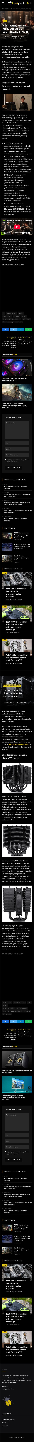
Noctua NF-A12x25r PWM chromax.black (15, 1008)
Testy (5, 573)
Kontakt (4, 1423)
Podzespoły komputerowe (11, 685)
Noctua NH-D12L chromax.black (12, 1011)
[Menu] (3, 3)
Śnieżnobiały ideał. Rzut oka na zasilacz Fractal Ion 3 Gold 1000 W (17, 657)
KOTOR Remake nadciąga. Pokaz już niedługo (15, 487)
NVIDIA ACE (6, 319)
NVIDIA (24, 316)
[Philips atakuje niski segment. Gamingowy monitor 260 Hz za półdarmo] (17, 1084)
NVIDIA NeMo (16, 319)
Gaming (21, 313)
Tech (4, 21)
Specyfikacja (7, 1014)
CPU (24, 1002)
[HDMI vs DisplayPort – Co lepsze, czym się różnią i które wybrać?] (7, 547)
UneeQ (20, 322)
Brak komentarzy (9, 38)
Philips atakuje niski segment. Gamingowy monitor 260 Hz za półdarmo (13, 1098)
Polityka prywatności (8, 1420)
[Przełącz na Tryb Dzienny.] (31, 3)
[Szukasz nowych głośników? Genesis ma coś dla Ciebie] (17, 1059)
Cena (9, 1002)
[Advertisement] (17, 289)
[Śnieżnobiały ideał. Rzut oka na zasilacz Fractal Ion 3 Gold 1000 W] (17, 647)
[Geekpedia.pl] (16, 3)
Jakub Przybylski (11, 36)
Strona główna (6, 8)
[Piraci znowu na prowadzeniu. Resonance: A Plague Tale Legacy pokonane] (17, 392)
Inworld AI (17, 316)
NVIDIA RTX (26, 319)
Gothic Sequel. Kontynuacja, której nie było (21, 558)
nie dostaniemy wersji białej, (19, 744)
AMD (4, 1002)
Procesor (27, 1011)
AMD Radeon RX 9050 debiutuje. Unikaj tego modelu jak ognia (18, 511)
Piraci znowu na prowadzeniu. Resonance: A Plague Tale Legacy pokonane (14, 406)
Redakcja (5, 1426)
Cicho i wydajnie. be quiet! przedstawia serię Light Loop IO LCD (17, 495)
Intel (29, 1002)
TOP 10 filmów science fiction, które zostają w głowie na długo (21, 535)
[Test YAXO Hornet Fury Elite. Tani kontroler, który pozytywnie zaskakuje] (17, 614)
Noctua (5, 1005)
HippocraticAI (7, 316)
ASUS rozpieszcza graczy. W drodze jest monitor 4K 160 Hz (25, 342)
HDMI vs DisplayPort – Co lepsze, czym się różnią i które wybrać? (22, 546)
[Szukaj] (28, 3)
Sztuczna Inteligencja (9, 322)
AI (3, 313)
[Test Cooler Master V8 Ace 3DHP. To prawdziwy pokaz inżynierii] (17, 580)
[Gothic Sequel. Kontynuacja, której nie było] (7, 558)
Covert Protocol (11, 313)
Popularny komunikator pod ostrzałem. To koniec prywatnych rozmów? (17, 503)
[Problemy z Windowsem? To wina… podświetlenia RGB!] (17, 367)
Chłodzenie (17, 1002)
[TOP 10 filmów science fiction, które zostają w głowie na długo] (7, 535)
